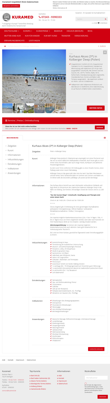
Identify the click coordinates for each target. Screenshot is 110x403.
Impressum (20, 360)
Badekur (58, 31)
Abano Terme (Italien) (39, 381)
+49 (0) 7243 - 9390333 (16, 380)
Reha (90, 31)
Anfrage (99, 127)
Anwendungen (14, 173)
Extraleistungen (14, 164)
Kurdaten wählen (96, 349)
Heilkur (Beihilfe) (75, 31)
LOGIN (95, 23)
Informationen (14, 155)
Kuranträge (42, 31)
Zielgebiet (12, 145)
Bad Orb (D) (35, 376)
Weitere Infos (95, 108)
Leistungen (34, 40)
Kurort (10, 150)
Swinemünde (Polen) (38, 389)
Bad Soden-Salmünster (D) (40, 378)
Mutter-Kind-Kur (12, 36)
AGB (3, 360)
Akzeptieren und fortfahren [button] (11, 5)
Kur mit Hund (50, 36)
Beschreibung (12, 138)
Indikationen (13, 168)
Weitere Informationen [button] (59, 8)
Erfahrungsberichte (14, 40)
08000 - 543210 (71, 128)
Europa (27, 31)
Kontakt (10, 360)
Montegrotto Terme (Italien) (41, 384)
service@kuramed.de (9, 391)
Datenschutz (31, 360)
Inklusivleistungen (16, 159)
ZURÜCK (103, 46)
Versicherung (81, 36)
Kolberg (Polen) (36, 386)
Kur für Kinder (32, 36)
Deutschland (11, 31)
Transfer (65, 36)
